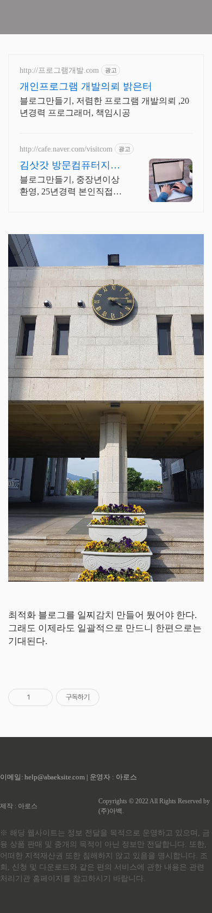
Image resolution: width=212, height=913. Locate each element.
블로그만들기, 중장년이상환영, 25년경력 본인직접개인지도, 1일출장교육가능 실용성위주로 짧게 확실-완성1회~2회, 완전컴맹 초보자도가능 (73, 186)
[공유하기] (40, 697)
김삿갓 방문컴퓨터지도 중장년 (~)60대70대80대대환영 (71, 166)
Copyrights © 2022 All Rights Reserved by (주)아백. (154, 806)
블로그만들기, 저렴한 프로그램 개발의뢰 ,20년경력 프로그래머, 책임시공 (104, 106)
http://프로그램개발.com (59, 70)
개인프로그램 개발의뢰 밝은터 (86, 86)
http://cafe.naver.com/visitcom (66, 149)
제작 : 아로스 (19, 806)
